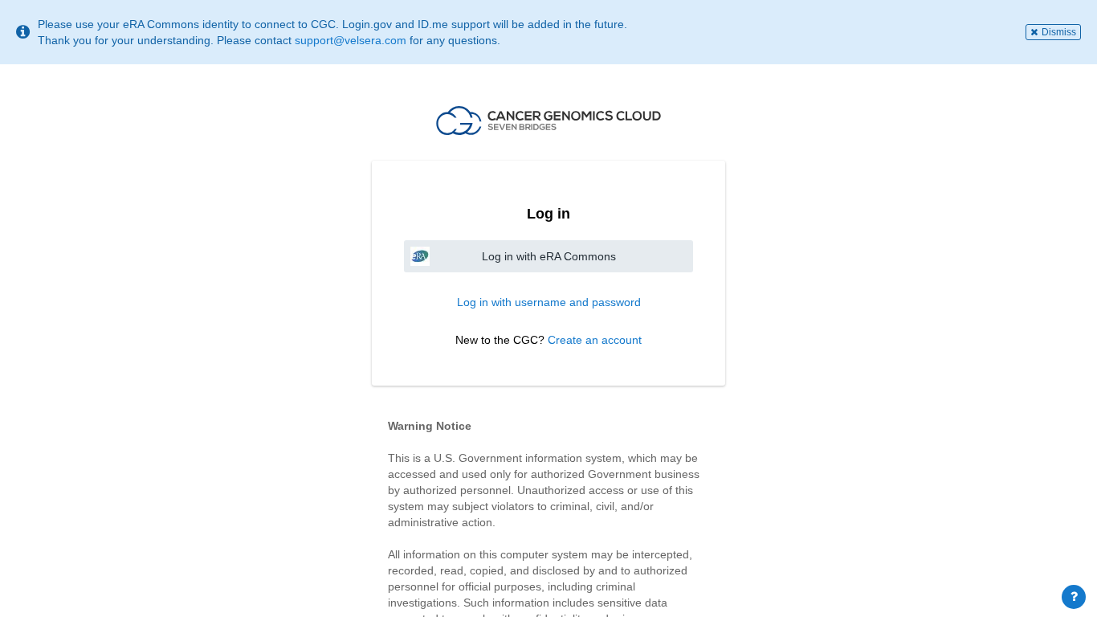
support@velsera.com (350, 40)
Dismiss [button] (1059, 32)
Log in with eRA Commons (549, 256)
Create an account (595, 339)
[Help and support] (1074, 597)
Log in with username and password (549, 302)
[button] (548, 120)
